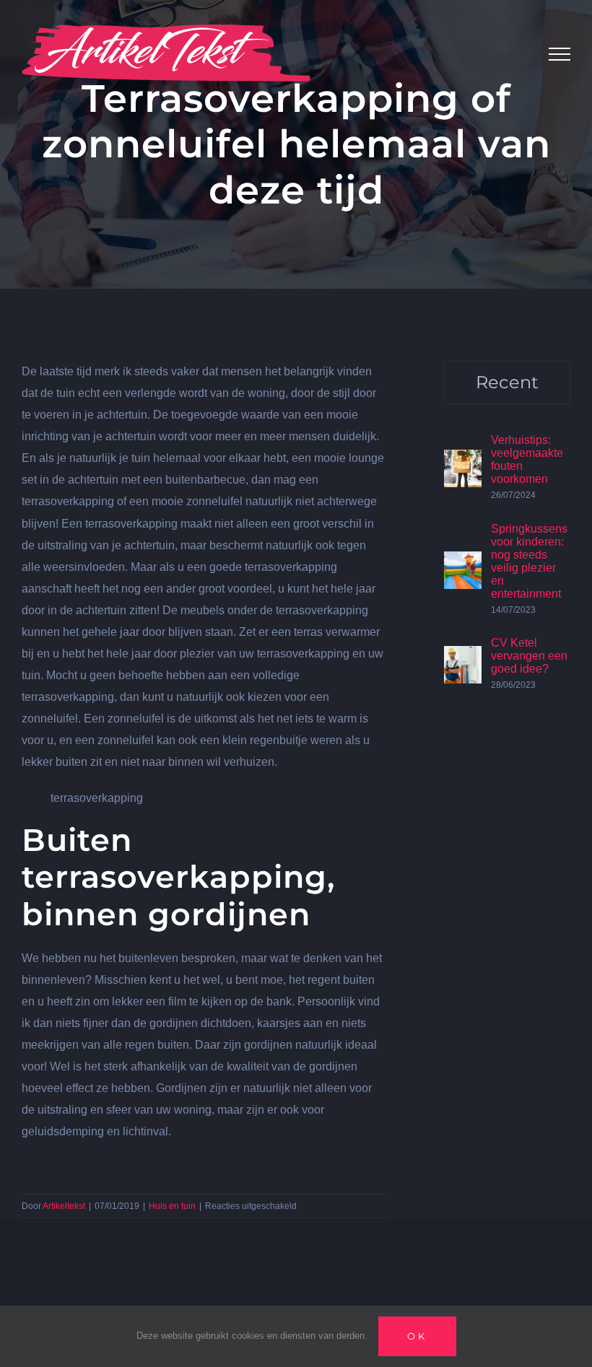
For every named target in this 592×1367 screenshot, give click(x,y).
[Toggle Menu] (559, 54)
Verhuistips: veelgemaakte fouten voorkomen (527, 459)
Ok (417, 1336)
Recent (507, 382)
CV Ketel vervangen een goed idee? (529, 656)
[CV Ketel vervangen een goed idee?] (463, 656)
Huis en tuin (172, 1206)
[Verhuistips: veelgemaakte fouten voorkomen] (463, 460)
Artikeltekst (64, 1206)
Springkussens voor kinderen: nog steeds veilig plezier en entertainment (529, 561)
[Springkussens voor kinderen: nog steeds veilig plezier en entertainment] (463, 562)
